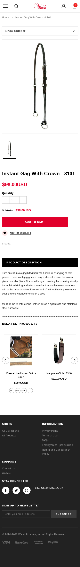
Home (5, 17)
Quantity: (8, 193)
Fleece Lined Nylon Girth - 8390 (21, 375)
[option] (40, 86)
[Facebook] (5, 490)
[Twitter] (16, 490)
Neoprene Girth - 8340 (59, 373)
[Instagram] (27, 490)
